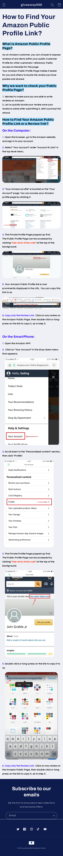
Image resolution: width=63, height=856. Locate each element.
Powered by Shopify (39, 848)
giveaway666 (27, 848)
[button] (3, 4)
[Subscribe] (53, 815)
